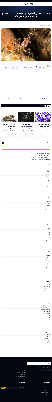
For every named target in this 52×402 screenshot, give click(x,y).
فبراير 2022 (48, 236)
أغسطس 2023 (47, 209)
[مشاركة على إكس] (50, 106)
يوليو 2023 (48, 211)
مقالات (50, 388)
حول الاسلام (48, 330)
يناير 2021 (48, 257)
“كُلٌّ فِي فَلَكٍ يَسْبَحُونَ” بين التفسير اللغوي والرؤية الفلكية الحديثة (40, 157)
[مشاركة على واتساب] (45, 106)
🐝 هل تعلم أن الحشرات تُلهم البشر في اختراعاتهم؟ (9, 126)
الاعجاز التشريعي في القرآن (46, 301)
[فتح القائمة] (2, 4)
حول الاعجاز (48, 332)
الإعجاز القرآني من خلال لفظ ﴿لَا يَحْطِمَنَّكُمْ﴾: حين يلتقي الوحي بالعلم (40, 159)
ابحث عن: (48, 142)
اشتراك (3, 387)
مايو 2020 (48, 263)
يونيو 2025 (48, 180)
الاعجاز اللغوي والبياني (22, 378)
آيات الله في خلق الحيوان (46, 288)
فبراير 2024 (48, 199)
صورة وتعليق (48, 342)
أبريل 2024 (48, 197)
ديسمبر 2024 (48, 184)
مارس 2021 (48, 255)
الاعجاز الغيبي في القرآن (46, 311)
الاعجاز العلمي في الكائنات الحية (45, 307)
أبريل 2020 (48, 265)
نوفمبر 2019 (48, 276)
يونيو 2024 (48, 195)
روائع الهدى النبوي (47, 338)
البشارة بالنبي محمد (47, 315)
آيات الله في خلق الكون (46, 290)
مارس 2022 (48, 234)
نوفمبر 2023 (48, 203)
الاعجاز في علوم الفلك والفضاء (45, 313)
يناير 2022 (48, 238)
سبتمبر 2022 (48, 224)
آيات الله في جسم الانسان (46, 286)
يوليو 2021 (48, 251)
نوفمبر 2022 (48, 222)
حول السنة (48, 334)
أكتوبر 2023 (48, 205)
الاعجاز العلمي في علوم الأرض (45, 309)
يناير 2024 (48, 201)
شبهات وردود (48, 340)
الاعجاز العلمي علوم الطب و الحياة (45, 303)
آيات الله (48, 284)
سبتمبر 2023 (48, 207)
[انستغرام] (1, 1)
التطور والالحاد (48, 317)
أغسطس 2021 (47, 249)
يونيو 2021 (48, 253)
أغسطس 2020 (47, 261)
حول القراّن (48, 336)
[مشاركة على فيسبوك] (48, 106)
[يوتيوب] (7, 1)
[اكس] (3, 1)
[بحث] (5, 4)
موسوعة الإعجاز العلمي (41, 66)
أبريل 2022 (48, 232)
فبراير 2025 (48, 182)
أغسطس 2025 (47, 176)
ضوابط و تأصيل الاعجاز (46, 344)
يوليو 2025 (48, 178)
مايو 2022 (48, 230)
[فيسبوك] (5, 1)
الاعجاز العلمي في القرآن (46, 305)
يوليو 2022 (48, 228)
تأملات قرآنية (48, 328)
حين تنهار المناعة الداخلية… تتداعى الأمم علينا (43, 155)
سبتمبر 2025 (48, 174)
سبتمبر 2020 (48, 259)
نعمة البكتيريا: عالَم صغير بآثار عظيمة (43, 125)
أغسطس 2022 (47, 226)
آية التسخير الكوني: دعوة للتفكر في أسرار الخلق (26, 126)
